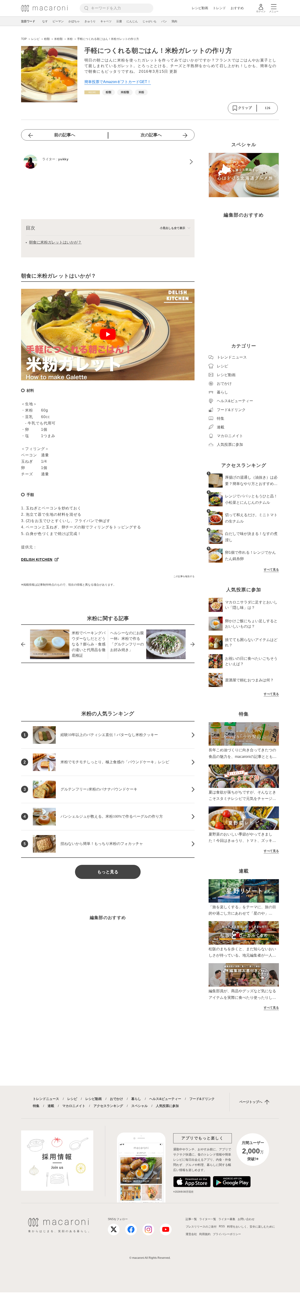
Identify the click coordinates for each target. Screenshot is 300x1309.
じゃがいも (149, 21)
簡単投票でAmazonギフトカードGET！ (117, 82)
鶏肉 (174, 21)
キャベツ (106, 21)
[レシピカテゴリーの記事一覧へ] (92, 92)
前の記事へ (64, 135)
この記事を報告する (184, 576)
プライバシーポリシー (227, 1234)
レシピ (72, 1099)
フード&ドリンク (202, 1099)
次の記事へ (151, 135)
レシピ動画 (200, 8)
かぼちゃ (74, 21)
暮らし (136, 1099)
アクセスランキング (108, 1106)
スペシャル (139, 1106)
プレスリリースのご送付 (201, 1226)
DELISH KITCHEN (36, 559)
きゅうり (90, 21)
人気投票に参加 (167, 1106)
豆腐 (119, 21)
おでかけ (116, 1099)
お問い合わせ (246, 1219)
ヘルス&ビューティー (165, 1099)
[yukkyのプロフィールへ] (108, 161)
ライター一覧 (207, 1219)
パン (164, 21)
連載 (51, 1106)
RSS (222, 1226)
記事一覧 (191, 1219)
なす (45, 21)
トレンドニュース (46, 1099)
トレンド (219, 8)
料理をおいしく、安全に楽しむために (251, 1226)
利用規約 (204, 1234)
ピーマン (58, 21)
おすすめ (237, 8)
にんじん (132, 21)
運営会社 (191, 1234)
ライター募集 (226, 1219)
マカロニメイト (73, 1106)
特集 (36, 1106)
